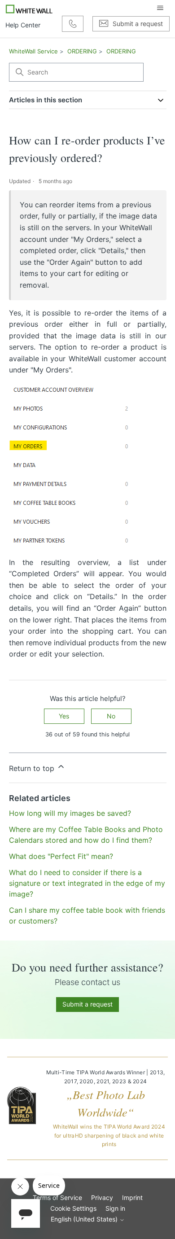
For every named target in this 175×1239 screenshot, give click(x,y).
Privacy (102, 1197)
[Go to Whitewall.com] (29, 8)
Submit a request (87, 1004)
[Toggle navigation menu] (160, 8)
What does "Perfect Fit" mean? (61, 856)
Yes (64, 716)
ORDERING (82, 51)
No (111, 716)
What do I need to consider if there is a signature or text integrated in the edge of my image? (87, 883)
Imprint (132, 1197)
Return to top (33, 768)
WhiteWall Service (33, 51)
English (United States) (85, 1219)
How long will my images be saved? (70, 813)
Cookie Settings (73, 1208)
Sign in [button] (115, 1208)
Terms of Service (57, 1197)
